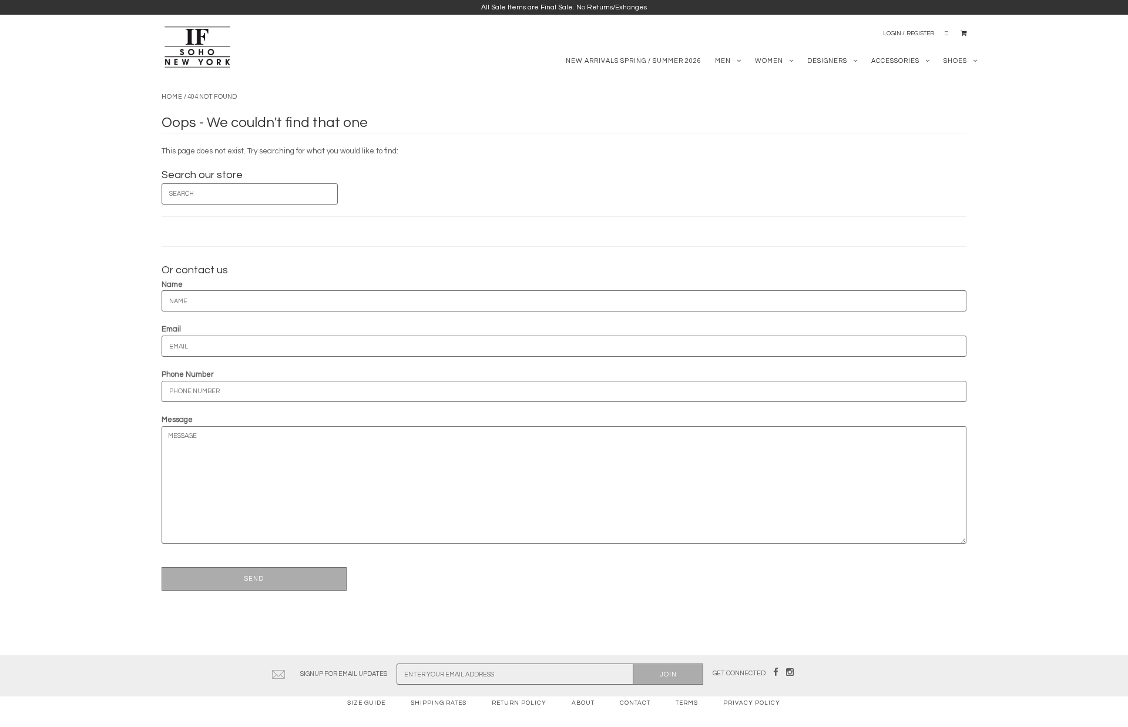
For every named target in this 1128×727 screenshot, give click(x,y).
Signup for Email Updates (343, 674)
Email (171, 329)
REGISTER (920, 33)
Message (177, 420)
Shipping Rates (438, 703)
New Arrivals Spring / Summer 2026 (633, 61)
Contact (635, 703)
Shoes (955, 61)
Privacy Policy (751, 703)
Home (172, 96)
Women (769, 61)
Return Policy (519, 703)
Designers (827, 61)
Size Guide (366, 703)
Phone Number (188, 374)
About (583, 703)
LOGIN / (894, 33)
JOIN (668, 674)
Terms (687, 703)
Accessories (895, 61)
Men (723, 61)
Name (172, 284)
